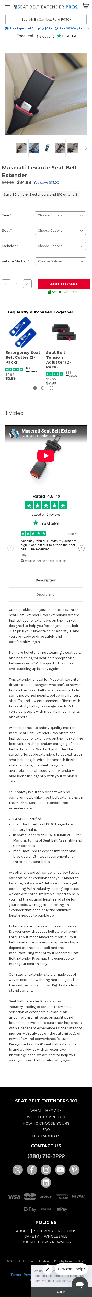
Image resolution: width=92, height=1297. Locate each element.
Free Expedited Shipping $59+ (31, 28)
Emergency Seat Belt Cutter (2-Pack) (22, 357)
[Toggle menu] (7, 7)
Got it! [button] (61, 1291)
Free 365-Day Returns (74, 28)
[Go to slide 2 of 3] (43, 388)
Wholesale (56, 1236)
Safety (32, 1236)
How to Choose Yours (46, 1123)
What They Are (46, 1110)
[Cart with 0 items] (85, 5)
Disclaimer (46, 594)
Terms (16, 1274)
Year (7, 215)
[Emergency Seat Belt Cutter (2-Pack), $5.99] (23, 332)
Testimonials (46, 1136)
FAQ (46, 1129)
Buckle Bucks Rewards (46, 1241)
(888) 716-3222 (46, 1156)
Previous (6, 147)
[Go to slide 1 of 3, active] (35, 388)
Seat (7, 230)
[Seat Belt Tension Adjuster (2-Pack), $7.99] (63, 332)
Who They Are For (46, 1116)
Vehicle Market (15, 261)
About (22, 1231)
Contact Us (46, 1145)
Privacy (30, 1274)
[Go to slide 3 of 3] (51, 388)
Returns (67, 1231)
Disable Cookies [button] (67, 1281)
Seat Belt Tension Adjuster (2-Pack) (58, 359)
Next (85, 147)
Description (46, 580)
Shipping (43, 1231)
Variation (10, 246)
